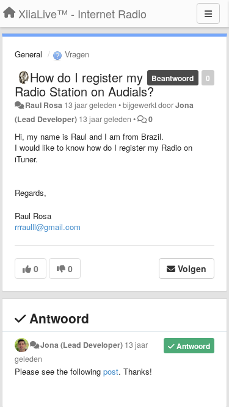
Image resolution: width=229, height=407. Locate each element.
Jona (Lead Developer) (81, 344)
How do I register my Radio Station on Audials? (84, 84)
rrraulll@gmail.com (48, 226)
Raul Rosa (43, 104)
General (28, 54)
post (110, 371)
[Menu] (208, 13)
